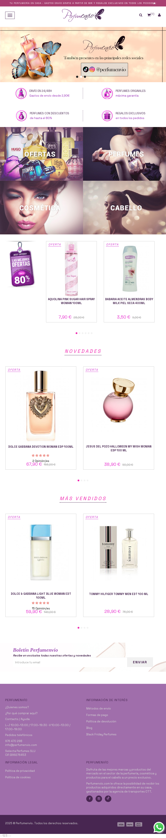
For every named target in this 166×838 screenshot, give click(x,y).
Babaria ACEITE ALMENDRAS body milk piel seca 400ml (129, 301)
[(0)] (148, 15)
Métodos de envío (98, 708)
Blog (89, 728)
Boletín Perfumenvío (35, 650)
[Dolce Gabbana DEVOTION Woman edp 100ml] (41, 405)
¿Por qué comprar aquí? (21, 713)
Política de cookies (18, 777)
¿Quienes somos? (17, 707)
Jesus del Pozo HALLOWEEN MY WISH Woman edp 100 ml (119, 448)
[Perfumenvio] (83, 15)
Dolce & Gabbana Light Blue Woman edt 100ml (41, 595)
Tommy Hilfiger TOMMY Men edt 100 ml (118, 594)
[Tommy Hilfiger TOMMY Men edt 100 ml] (118, 552)
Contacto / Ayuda (17, 719)
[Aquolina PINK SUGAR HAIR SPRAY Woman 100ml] (71, 268)
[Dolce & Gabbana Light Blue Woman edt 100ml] (41, 552)
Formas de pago (97, 715)
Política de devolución (101, 721)
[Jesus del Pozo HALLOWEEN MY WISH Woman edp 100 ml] (118, 405)
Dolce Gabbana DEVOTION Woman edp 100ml (40, 447)
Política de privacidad (20, 771)
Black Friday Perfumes (101, 734)
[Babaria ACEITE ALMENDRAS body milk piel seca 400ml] (129, 268)
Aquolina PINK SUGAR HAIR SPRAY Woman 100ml (71, 301)
